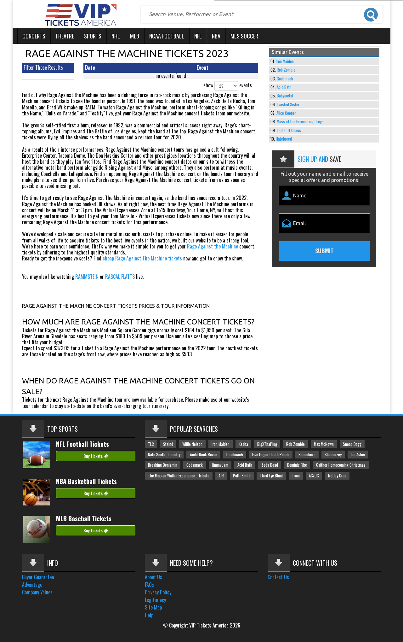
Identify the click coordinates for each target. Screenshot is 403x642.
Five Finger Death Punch (270, 455)
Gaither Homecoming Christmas (341, 465)
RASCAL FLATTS (120, 276)
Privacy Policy (158, 592)
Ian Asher (358, 455)
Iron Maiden (285, 61)
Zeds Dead (269, 465)
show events (227, 85)
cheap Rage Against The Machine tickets (142, 258)
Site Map (153, 607)
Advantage (32, 584)
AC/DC (314, 476)
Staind (168, 444)
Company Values (37, 592)
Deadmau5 (234, 455)
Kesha (243, 444)
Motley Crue (337, 476)
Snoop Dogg (352, 444)
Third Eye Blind (271, 476)
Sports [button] (92, 36)
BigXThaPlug (267, 444)
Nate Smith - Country (164, 455)
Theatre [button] (64, 36)
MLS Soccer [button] (244, 36)
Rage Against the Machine (212, 246)
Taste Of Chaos (289, 130)
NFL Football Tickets (82, 444)
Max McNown (324, 444)
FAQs (149, 584)
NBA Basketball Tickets (86, 481)
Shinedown (306, 455)
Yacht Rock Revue (203, 455)
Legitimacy (155, 600)
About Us (153, 577)
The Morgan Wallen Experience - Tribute (178, 476)
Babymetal (285, 96)
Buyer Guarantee (38, 577)
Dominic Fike (297, 465)
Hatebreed (284, 139)
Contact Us (278, 577)
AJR (221, 476)
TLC (151, 444)
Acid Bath (284, 87)
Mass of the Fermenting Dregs (300, 122)
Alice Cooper (286, 113)
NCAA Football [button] (166, 36)
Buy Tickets (93, 455)
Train (296, 476)
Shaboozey (333, 455)
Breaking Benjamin (162, 465)
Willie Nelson (192, 444)
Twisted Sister (288, 105)
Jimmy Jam (220, 465)
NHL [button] (115, 36)
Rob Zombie (286, 70)
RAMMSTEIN (87, 276)
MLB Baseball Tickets (83, 518)
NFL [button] (198, 36)
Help (149, 615)
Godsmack (285, 79)
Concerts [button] (33, 36)
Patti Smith (242, 476)
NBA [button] (216, 36)
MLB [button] (134, 36)
